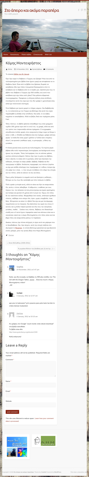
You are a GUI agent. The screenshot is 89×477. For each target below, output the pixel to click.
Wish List (48, 54)
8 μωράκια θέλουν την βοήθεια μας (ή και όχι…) (36, 248)
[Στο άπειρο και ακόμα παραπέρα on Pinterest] (81, 10)
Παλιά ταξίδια (26, 54)
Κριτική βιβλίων (37, 69)
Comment (10, 360)
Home (5, 54)
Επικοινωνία (38, 54)
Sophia (20, 267)
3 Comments (50, 69)
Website (9, 401)
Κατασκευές (14, 54)
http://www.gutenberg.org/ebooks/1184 (23, 332)
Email (8, 391)
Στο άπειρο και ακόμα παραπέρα (32, 10)
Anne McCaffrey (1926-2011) (18, 243)
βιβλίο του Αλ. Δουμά (21, 74)
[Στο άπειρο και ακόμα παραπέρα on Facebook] (78, 10)
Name (8, 381)
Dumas (11, 235)
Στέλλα (10, 69)
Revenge (18, 228)
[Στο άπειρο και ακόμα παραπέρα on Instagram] (85, 10)
